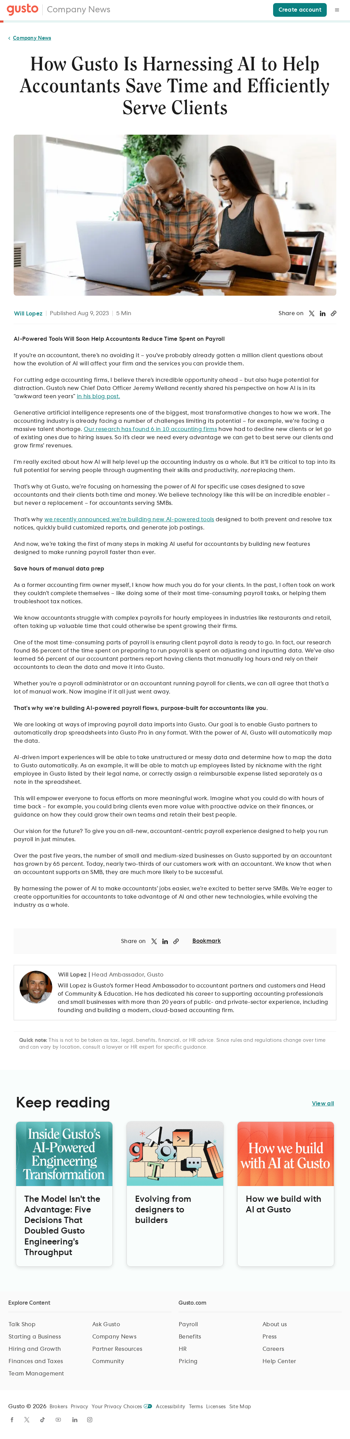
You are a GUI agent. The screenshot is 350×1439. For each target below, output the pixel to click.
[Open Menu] (337, 10)
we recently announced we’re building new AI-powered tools (129, 519)
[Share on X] (311, 313)
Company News (78, 10)
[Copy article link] (333, 313)
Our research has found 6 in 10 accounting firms (150, 429)
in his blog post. (98, 396)
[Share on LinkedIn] (322, 313)
